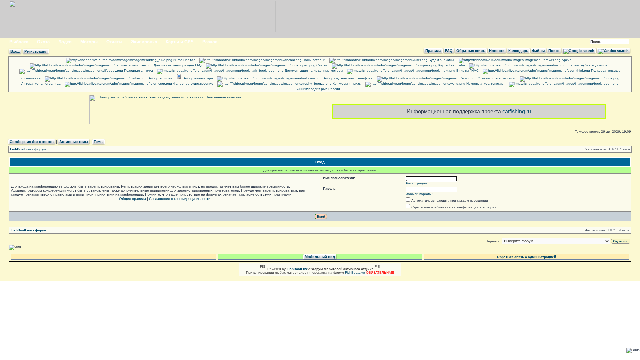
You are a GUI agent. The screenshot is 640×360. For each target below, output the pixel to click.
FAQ (449, 51)
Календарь (518, 51)
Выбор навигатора (197, 78)
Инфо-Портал (183, 60)
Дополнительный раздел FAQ (177, 65)
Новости (497, 51)
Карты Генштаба (451, 65)
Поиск (554, 51)
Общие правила (132, 199)
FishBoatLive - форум (28, 149)
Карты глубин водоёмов (587, 65)
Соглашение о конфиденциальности (179, 199)
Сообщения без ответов (32, 142)
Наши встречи (313, 60)
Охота (43, 41)
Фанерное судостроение (192, 83)
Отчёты (114, 41)
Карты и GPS (180, 41)
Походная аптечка (138, 70)
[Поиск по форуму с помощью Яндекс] (613, 50)
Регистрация (35, 51)
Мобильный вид (320, 257)
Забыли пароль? (419, 194)
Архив (566, 60)
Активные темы (73, 142)
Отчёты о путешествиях (496, 78)
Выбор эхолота (159, 78)
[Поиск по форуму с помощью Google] (579, 50)
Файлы (538, 51)
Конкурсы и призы (346, 83)
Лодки (65, 41)
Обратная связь (470, 51)
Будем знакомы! (441, 60)
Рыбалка (18, 41)
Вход (15, 51)
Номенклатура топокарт (485, 83)
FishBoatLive (355, 272)
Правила (433, 51)
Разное (209, 41)
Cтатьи (321, 65)
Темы (98, 142)
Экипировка (144, 41)
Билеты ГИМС (467, 70)
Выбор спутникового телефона (347, 78)
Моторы (89, 41)
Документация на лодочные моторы (313, 70)
